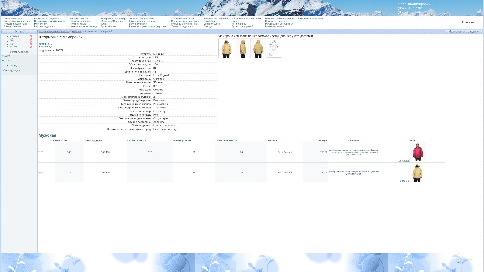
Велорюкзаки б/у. (79, 18)
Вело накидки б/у (138, 23)
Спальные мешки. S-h (183, 18)
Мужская (76, 31)
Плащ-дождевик (12, 26)
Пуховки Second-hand (15, 23)
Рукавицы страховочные (184, 23)
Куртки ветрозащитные (46, 18)
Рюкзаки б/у (40, 23)
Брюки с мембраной (242, 26)
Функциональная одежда (83, 26)
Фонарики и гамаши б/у (113, 18)
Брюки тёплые (108, 26)
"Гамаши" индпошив (182, 26)
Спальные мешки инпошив (185, 21)
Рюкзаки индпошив (44, 26)
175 (12, 38)
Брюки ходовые (212, 23)
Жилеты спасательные (141, 18)
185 (12, 41)
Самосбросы (211, 21)
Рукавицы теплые (274, 26)
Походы (208, 26)
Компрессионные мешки (142, 21)
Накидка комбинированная (279, 18)
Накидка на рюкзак (275, 21)
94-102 (13, 46)
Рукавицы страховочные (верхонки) (148, 26)
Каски (104, 23)
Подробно (404, 160)
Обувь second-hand (14, 18)
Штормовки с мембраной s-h (54, 31)
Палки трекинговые (80, 21)
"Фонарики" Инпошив (112, 21)
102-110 (14, 44)
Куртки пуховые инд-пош (17, 21)
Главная (468, 22)
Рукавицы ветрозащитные (279, 23)
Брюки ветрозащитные (310, 18)
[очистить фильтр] (19, 52)
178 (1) (13, 65)
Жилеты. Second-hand (216, 18)
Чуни (234, 21)
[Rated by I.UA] (465, 264)
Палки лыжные (78, 23)
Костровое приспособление (246, 18)
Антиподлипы (239, 23)
